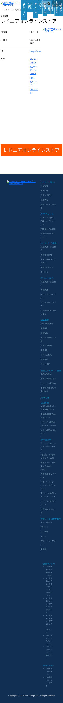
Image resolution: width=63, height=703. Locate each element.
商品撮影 (44, 332)
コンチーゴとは (24, 10)
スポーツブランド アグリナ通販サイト (49, 652)
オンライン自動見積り (51, 518)
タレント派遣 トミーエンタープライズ (48, 446)
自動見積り (61, 8)
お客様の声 (57, 8)
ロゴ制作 (44, 272)
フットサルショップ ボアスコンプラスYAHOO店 (49, 624)
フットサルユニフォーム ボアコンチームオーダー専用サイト (49, 586)
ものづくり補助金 (48, 383)
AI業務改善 (45, 8)
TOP (60, 695)
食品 (33, 77)
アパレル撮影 (46, 354)
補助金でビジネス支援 (51, 370)
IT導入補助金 (46, 373)
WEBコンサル (30, 6)
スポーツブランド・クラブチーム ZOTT (48, 485)
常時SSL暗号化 (47, 267)
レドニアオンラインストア (31, 149)
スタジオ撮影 (46, 345)
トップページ (7, 10)
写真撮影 (45, 319)
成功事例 (45, 402)
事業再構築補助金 (48, 378)
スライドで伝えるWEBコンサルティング (48, 221)
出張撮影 (44, 350)
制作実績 (18, 10)
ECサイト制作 (47, 278)
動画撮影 (44, 328)
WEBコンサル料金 (48, 228)
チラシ (43, 536)
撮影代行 (44, 359)
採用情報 (44, 199)
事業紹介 (44, 190)
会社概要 (44, 185)
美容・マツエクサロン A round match (48, 466)
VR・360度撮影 (47, 323)
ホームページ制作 (49, 243)
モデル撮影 (45, 364)
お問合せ (57, 5)
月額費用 (44, 289)
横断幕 (43, 548)
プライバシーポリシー (49, 671)
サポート (57, 2)
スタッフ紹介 (46, 195)
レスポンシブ (33, 61)
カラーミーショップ (33, 70)
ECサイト (40, 7)
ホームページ (36, 9)
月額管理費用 (46, 254)
